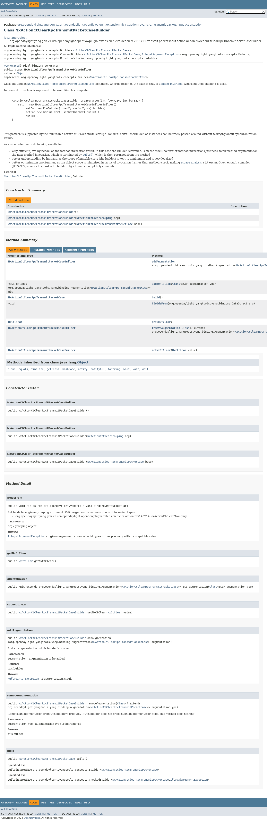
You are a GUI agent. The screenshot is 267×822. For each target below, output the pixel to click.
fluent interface (171, 83)
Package (21, 4)
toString (114, 369)
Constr (40, 15)
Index (78, 4)
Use (43, 4)
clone (11, 369)
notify (82, 369)
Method (52, 15)
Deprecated (64, 4)
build (156, 297)
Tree (51, 4)
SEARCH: (219, 11)
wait (126, 369)
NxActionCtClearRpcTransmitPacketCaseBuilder (41, 211)
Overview (7, 4)
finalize (37, 369)
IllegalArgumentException (160, 54)
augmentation (161, 283)
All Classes (9, 11)
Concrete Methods (79, 249)
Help (87, 4)
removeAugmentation (166, 327)
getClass (53, 369)
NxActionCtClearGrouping (94, 218)
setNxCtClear (161, 350)
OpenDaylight (32, 818)
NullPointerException (23, 678)
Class (176, 283)
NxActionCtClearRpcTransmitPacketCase (101, 50)
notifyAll (97, 369)
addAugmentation (163, 261)
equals (23, 369)
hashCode (68, 369)
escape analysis (191, 162)
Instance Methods (46, 249)
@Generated (12, 65)
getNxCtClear (161, 321)
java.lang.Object (15, 37)
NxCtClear (15, 321)
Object (21, 73)
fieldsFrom (160, 303)
